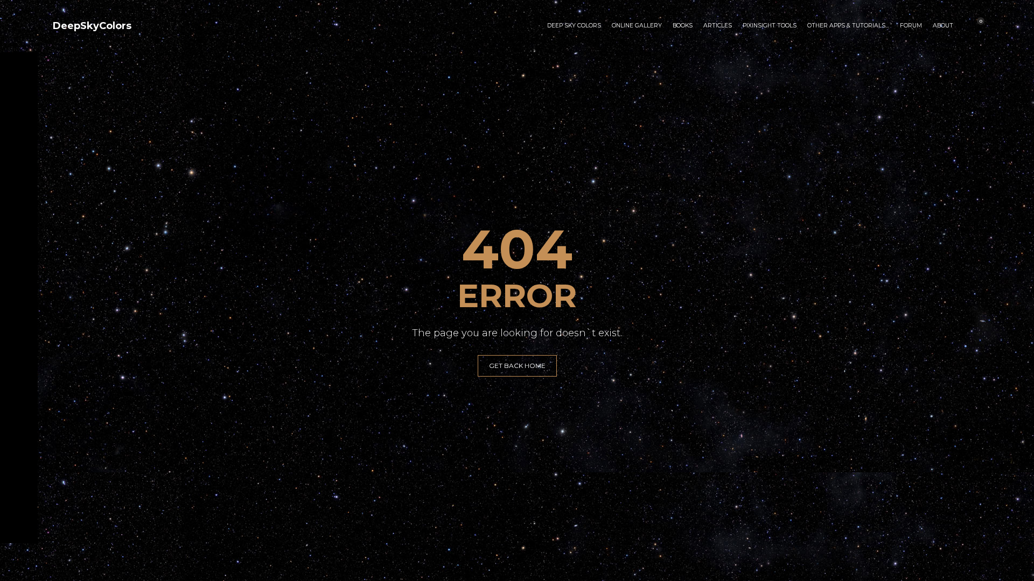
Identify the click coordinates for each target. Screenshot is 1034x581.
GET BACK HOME (517, 366)
